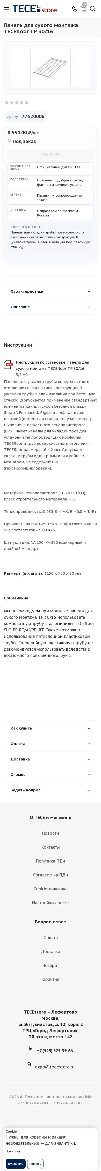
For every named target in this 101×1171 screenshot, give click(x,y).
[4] (21, 103)
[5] (26, 103)
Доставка (50, 951)
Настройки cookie (50, 902)
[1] (7, 103)
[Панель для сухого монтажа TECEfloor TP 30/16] (50, 67)
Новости (50, 833)
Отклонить (15, 1164)
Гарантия (50, 979)
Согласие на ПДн (50, 874)
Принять (35, 1164)
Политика (13, 1151)
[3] (17, 103)
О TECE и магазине (50, 817)
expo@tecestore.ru (55, 1066)
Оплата (51, 937)
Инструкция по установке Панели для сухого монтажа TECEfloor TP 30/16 (52, 365)
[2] (12, 103)
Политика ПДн (50, 861)
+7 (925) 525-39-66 (55, 1050)
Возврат (50, 965)
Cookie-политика (51, 888)
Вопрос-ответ (50, 922)
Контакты (50, 847)
